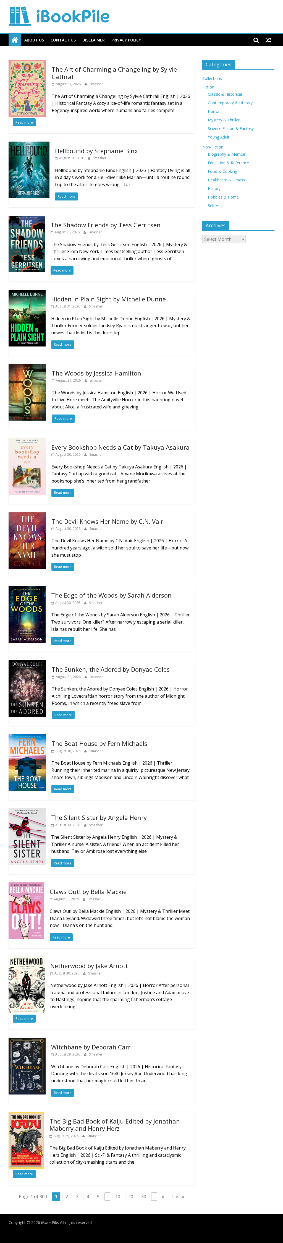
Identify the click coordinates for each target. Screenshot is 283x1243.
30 (143, 1197)
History (214, 188)
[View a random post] (268, 40)
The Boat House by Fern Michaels (99, 743)
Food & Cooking (222, 171)
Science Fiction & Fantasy (231, 128)
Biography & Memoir (226, 154)
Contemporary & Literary (230, 102)
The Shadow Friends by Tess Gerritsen (106, 225)
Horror (214, 111)
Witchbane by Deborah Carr (90, 1047)
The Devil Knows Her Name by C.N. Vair (107, 521)
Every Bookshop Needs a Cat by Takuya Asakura (120, 447)
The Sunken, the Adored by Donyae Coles (111, 669)
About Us (34, 40)
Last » (178, 1197)
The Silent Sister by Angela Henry (99, 817)
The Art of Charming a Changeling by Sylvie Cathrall (114, 72)
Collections (212, 78)
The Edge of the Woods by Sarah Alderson (111, 595)
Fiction (208, 87)
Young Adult (218, 137)
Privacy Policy (126, 40)
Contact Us (63, 40)
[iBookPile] (15, 40)
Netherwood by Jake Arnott (89, 965)
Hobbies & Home (223, 197)
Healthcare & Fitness (226, 180)
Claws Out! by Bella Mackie (88, 891)
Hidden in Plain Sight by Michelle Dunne (108, 299)
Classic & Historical (225, 94)
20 (130, 1197)
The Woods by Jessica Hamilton (96, 373)
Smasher (96, 84)
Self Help (216, 205)
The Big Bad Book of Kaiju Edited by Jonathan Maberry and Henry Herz (114, 1124)
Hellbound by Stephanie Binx (96, 151)
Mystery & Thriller (224, 120)
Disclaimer (93, 40)
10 (117, 1197)
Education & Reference (228, 162)
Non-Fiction (212, 147)
